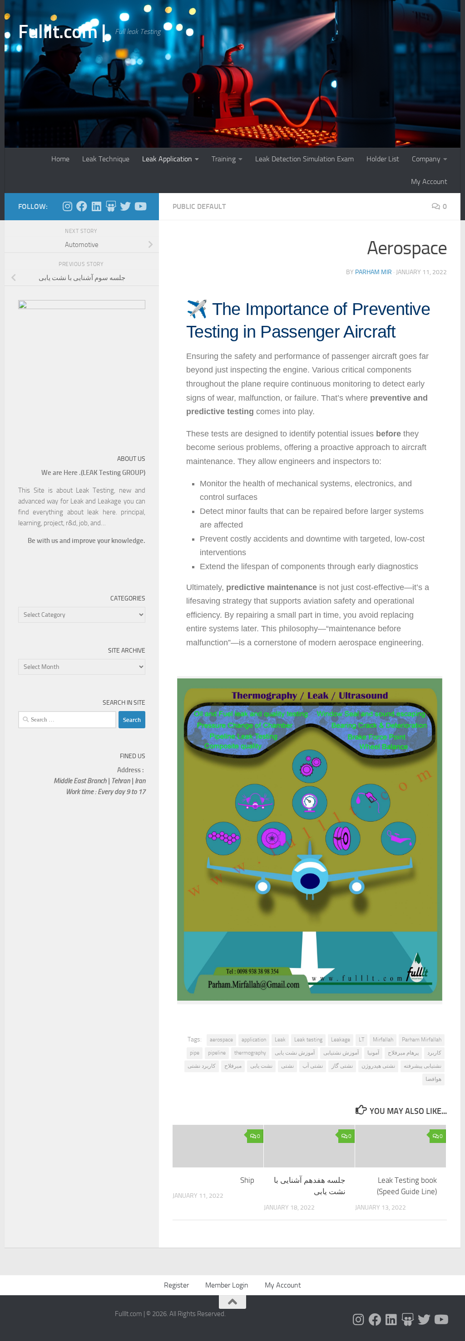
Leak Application (167, 159)
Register (176, 1285)
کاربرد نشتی (202, 1066)
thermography (250, 1053)
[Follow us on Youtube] (139, 206)
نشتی (287, 1066)
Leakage (340, 1039)
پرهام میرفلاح (403, 1053)
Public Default (199, 206)
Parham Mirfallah (421, 1039)
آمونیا (373, 1053)
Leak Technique (105, 159)
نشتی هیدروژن (378, 1066)
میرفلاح (233, 1066)
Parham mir (373, 272)
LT (361, 1039)
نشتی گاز (342, 1066)
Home (60, 159)
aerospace (221, 1039)
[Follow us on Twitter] (125, 206)
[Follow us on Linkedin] (96, 206)
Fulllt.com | (62, 31)
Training (224, 159)
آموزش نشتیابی (341, 1053)
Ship (247, 1180)
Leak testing (308, 1039)
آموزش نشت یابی (295, 1053)
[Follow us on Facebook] (81, 206)
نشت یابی (261, 1066)
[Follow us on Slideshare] (110, 206)
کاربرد (434, 1053)
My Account (429, 181)
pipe (194, 1053)
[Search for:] (67, 719)
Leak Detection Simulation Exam (304, 159)
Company (426, 159)
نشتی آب (312, 1066)
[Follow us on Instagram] (67, 206)
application (254, 1039)
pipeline (217, 1053)
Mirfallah (383, 1039)
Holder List (382, 159)
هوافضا (433, 1079)
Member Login (226, 1285)
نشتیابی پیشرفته (422, 1066)
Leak (280, 1039)
